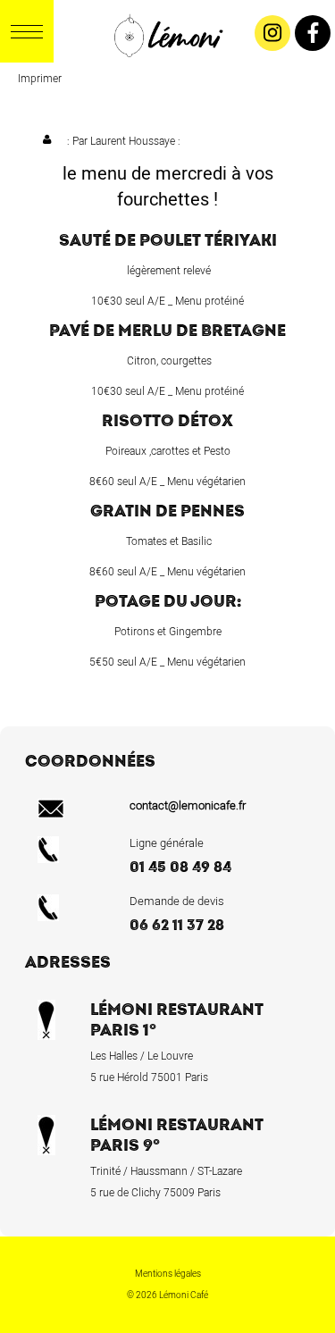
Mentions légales (168, 1274)
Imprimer (40, 79)
